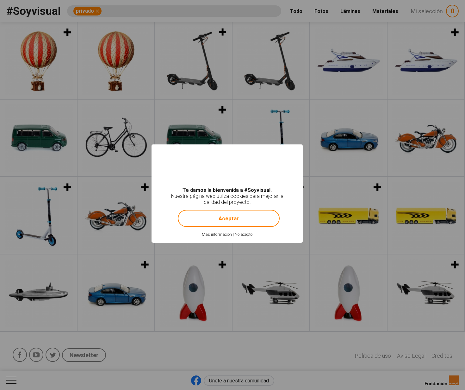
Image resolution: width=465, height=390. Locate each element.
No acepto (243, 234)
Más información (217, 234)
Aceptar (229, 218)
